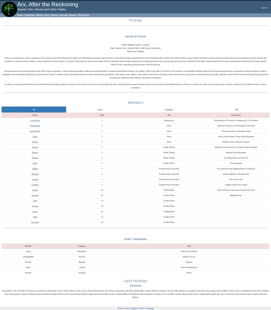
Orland (35, 190)
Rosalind (35, 222)
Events (54, 15)
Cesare (35, 206)
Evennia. (150, 308)
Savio (35, 137)
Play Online (83, 15)
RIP (236, 109)
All (34, 109)
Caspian (35, 185)
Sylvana (35, 158)
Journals (63, 15)
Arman (35, 212)
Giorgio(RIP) (35, 131)
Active (99, 109)
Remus (35, 147)
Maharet (35, 174)
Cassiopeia (35, 120)
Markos (35, 153)
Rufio (35, 163)
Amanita (35, 195)
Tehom (134, 308)
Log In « (264, 8)
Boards (72, 15)
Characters (30, 15)
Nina (35, 201)
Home (20, 15)
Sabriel (35, 169)
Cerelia (35, 179)
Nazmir (35, 142)
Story (46, 15)
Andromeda (35, 126)
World (39, 15)
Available (169, 109)
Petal (35, 217)
